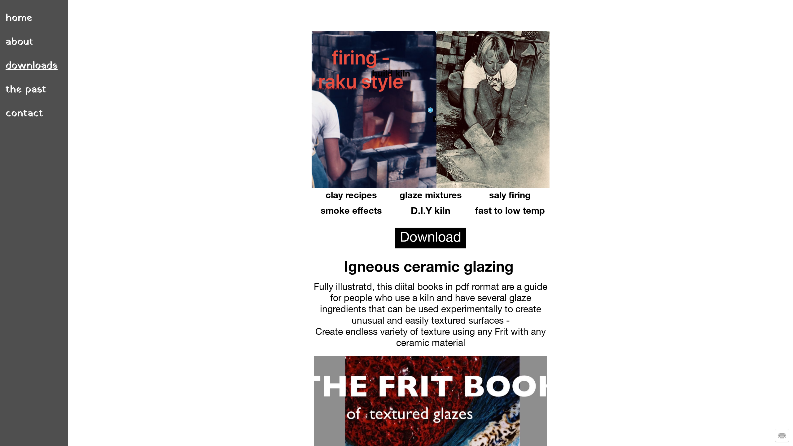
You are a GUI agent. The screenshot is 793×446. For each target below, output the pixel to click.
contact (24, 113)
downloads (32, 65)
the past (26, 89)
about (19, 42)
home (19, 18)
